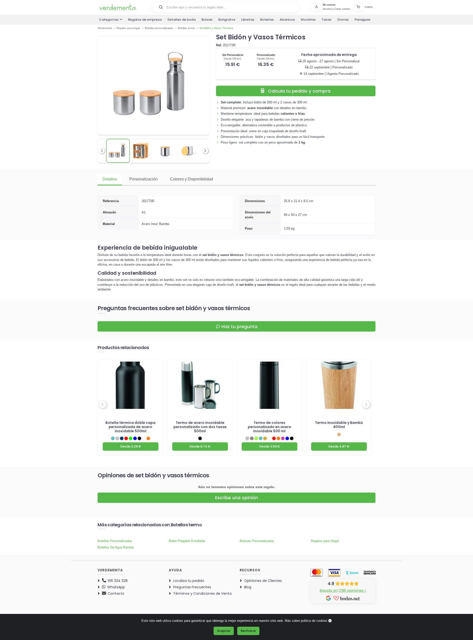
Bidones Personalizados (257, 541)
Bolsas (207, 19)
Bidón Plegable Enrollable (187, 541)
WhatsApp (115, 587)
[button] (161, 7)
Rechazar (248, 630)
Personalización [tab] (143, 179)
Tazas (326, 19)
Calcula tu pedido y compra (299, 91)
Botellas (267, 19)
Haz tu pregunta (239, 326)
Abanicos (287, 19)
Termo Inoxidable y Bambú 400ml (339, 424)
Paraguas (362, 19)
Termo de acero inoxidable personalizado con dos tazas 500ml (200, 426)
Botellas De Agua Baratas (116, 547)
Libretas (247, 19)
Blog (247, 587)
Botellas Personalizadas (115, 541)
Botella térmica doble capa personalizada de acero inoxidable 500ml (130, 426)
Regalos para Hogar (325, 541)
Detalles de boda (182, 19)
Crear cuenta (342, 8)
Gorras (343, 19)
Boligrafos (226, 19)
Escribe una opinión (236, 498)
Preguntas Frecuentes (192, 587)
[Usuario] (317, 6)
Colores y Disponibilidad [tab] (191, 179)
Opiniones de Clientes (263, 580)
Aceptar (223, 630)
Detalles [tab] (109, 179)
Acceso (327, 8)
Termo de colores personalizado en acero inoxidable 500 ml (269, 426)
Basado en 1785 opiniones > (343, 590)
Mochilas (308, 19)
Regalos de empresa (145, 19)
